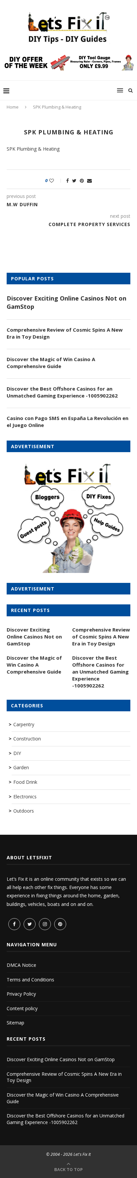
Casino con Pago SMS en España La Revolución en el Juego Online (67, 421)
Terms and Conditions (30, 979)
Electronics (25, 796)
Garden (21, 767)
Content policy (22, 1008)
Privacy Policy (21, 994)
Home (13, 107)
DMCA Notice (21, 965)
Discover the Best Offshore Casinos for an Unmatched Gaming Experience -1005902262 (62, 392)
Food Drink (25, 782)
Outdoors (23, 811)
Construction (27, 738)
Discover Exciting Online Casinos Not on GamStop (66, 302)
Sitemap (15, 1022)
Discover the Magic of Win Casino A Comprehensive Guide (51, 362)
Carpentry (23, 724)
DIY (17, 753)
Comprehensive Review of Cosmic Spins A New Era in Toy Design (65, 333)
